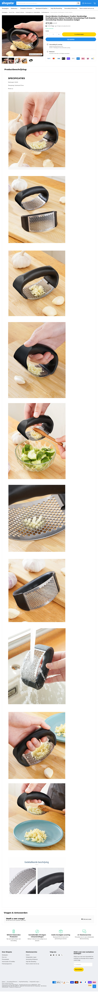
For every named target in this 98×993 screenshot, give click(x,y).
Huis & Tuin (11, 12)
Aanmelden (78, 969)
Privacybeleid (5, 959)
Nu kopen (70, 39)
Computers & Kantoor (26, 8)
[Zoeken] (78, 3)
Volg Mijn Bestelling (56, 8)
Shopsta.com (18, 987)
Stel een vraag (87, 919)
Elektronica (14, 8)
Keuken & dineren (20, 12)
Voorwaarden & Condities (8, 961)
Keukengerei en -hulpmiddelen (33, 12)
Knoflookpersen (45, 12)
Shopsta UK (12, 987)
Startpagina (5, 8)
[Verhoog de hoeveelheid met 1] (59, 34)
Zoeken (28, 955)
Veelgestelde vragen (31, 957)
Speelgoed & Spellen (42, 8)
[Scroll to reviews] (71, 21)
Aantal (47, 31)
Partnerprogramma (7, 964)
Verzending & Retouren (70, 8)
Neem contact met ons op (87, 8)
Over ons (4, 957)
